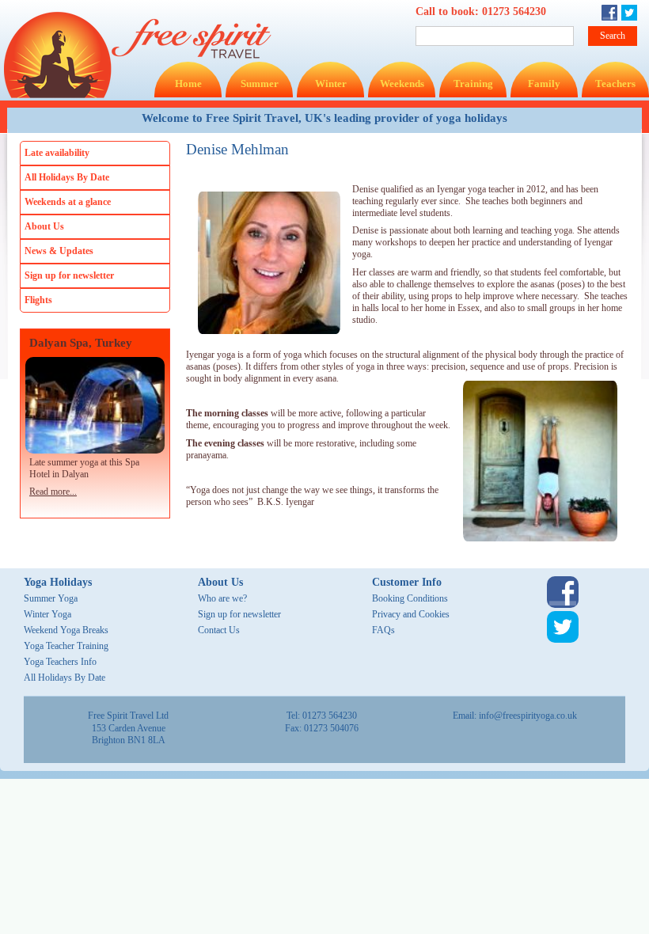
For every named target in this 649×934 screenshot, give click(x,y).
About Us (44, 226)
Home (188, 83)
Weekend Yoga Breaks (66, 630)
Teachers (615, 83)
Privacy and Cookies (411, 614)
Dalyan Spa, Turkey (80, 343)
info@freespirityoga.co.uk (528, 715)
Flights (38, 300)
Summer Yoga (51, 598)
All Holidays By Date (67, 177)
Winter (331, 83)
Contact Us (219, 630)
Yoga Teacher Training (66, 645)
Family (544, 83)
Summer (260, 83)
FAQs (383, 630)
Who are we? (222, 598)
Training (473, 83)
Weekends (402, 83)
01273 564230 (514, 11)
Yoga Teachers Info (60, 661)
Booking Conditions (410, 598)
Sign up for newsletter (69, 275)
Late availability (57, 152)
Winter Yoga (47, 614)
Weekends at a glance (68, 201)
